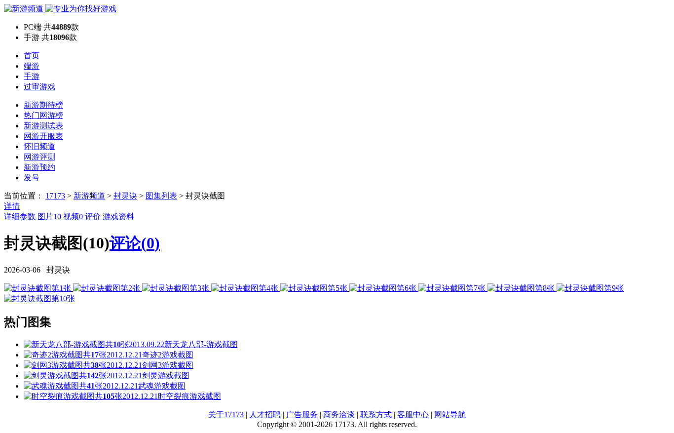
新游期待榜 (43, 105)
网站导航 (450, 414)
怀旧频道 (39, 146)
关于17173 (226, 414)
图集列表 (161, 196)
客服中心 (413, 414)
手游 (31, 76)
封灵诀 (125, 196)
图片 (49, 216)
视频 (73, 216)
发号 (31, 177)
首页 (31, 55)
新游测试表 (43, 125)
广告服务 (302, 414)
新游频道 (89, 196)
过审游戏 (39, 86)
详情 (12, 206)
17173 (55, 196)
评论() (135, 243)
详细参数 (20, 216)
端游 (31, 66)
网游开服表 (43, 136)
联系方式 (376, 414)
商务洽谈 (339, 414)
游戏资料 (118, 216)
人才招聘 (265, 414)
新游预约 (39, 167)
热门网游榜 (43, 115)
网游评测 (39, 157)
